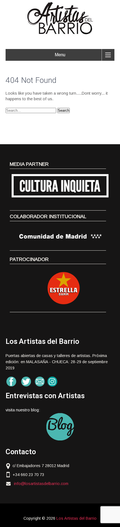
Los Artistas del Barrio (76, 518)
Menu (60, 54)
